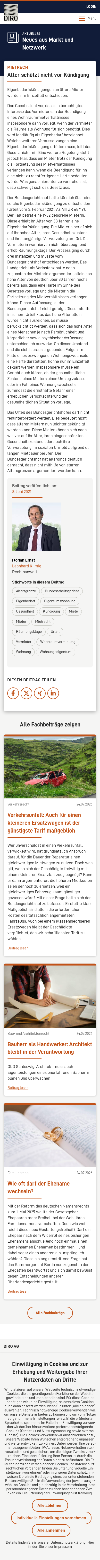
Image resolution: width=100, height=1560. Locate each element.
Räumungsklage (29, 632)
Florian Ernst (23, 560)
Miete (73, 611)
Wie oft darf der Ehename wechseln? (39, 1187)
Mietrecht (42, 622)
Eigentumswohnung (59, 601)
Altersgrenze (26, 591)
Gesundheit (25, 611)
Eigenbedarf (25, 601)
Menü (92, 18)
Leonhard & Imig (26, 566)
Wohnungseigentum (55, 652)
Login (91, 7)
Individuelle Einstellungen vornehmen (51, 1518)
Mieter (21, 622)
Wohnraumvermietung (57, 642)
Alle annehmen (51, 1530)
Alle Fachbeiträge (50, 1313)
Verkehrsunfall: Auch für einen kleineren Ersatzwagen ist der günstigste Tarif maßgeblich (44, 823)
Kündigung (51, 611)
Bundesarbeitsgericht (62, 591)
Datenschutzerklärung (67, 1542)
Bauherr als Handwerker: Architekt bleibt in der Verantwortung (50, 1048)
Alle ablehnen (50, 1505)
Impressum (63, 1547)
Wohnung (23, 652)
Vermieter (23, 642)
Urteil (55, 632)
